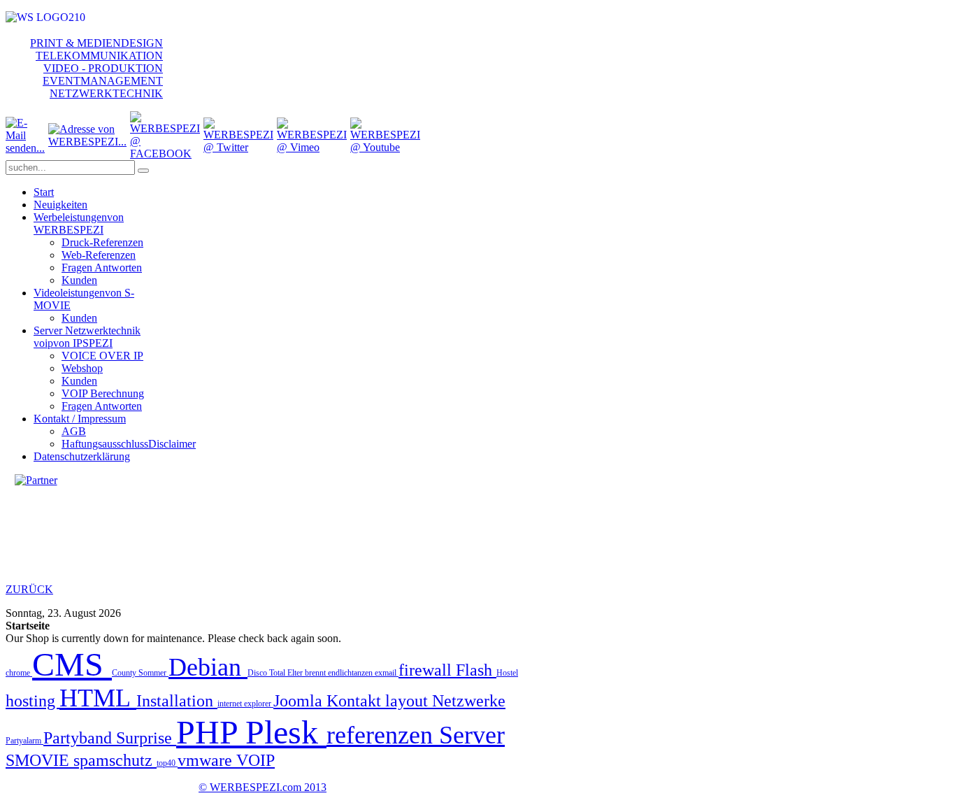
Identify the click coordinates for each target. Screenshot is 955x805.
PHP (210, 731)
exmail (386, 673)
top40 (167, 763)
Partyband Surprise (109, 738)
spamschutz (115, 760)
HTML (97, 698)
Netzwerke (468, 701)
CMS (72, 664)
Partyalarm (24, 741)
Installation (176, 701)
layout (408, 701)
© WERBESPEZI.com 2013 (262, 787)
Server (472, 735)
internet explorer (245, 703)
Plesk (285, 731)
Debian (207, 667)
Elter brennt (307, 673)
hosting (32, 701)
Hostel (507, 673)
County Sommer (140, 673)
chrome (19, 673)
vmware (207, 760)
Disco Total (267, 673)
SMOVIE (39, 760)
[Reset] (143, 171)
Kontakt (355, 701)
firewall (427, 670)
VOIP (255, 760)
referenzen (382, 735)
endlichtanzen (351, 673)
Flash (476, 670)
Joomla (299, 701)
